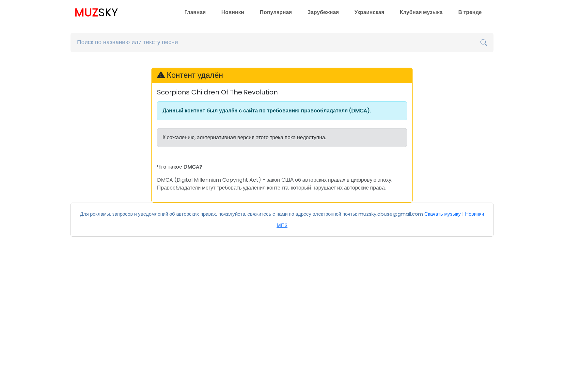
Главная (195, 12)
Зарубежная (323, 12)
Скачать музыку (442, 213)
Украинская (369, 12)
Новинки (232, 12)
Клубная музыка (421, 12)
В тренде (470, 12)
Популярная (276, 12)
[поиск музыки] (484, 42)
